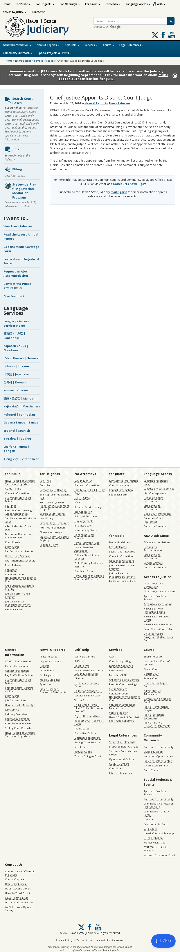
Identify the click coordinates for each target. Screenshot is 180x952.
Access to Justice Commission (153, 585)
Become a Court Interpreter (153, 520)
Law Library (46, 518)
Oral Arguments (83, 521)
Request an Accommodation (153, 548)
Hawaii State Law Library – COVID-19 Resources (89, 672)
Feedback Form (14, 609)
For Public (22, 4)
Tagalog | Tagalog (17, 438)
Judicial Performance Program (17, 595)
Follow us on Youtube (171, 35)
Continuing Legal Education (84, 536)
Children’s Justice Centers (124, 679)
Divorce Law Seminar (17, 556)
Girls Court (150, 828)
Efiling (17, 169)
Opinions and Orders (121, 560)
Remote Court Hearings (53, 490)
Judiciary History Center (158, 760)
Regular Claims (83, 751)
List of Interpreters (155, 493)
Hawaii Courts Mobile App (20, 705)
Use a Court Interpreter (157, 513)
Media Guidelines (119, 542)
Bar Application (83, 511)
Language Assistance (121, 665)
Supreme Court (153, 656)
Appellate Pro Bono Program (155, 597)
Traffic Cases (81, 728)
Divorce (79, 678)
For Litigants (44, 4)
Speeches (45, 684)
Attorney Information (52, 527)
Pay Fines (10, 505)
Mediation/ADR (118, 675)
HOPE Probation (153, 838)
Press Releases (45, 60)
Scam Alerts (12, 546)
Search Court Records (52, 513)
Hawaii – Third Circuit (17, 893)
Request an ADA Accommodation (16, 273)
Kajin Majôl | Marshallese (22, 406)
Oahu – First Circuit (16, 884)
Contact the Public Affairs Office (17, 286)
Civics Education (153, 751)
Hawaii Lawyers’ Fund (86, 542)
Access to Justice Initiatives (159, 591)
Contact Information (17, 493)
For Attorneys (69, 4)
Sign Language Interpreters (152, 507)
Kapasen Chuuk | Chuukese (16, 348)
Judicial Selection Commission (154, 716)
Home (6, 4)
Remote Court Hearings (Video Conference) (19, 512)
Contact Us (38, 12)
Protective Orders (85, 733)
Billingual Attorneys (85, 516)
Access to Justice (13, 12)
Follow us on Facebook (163, 35)
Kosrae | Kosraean (17, 390)
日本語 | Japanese (16, 374)
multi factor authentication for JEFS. (113, 77)
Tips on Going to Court (87, 756)
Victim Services (83, 700)
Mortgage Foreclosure (87, 737)
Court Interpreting (120, 661)
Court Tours (151, 770)
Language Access (137, 4)
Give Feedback (14, 296)
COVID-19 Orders (119, 763)
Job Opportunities (15, 700)
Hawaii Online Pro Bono (158, 624)
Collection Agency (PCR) (88, 690)
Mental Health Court (155, 842)
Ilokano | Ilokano (16, 366)
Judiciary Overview (16, 714)
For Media (112, 4)
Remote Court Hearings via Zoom (19, 689)
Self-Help (71, 45)
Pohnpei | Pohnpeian (19, 414)
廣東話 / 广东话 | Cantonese (14, 335)
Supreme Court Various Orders (123, 752)
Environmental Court (156, 824)
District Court (151, 673)
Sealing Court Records (18, 728)
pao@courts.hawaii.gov (128, 184)
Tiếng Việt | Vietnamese (21, 459)
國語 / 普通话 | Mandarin (21, 398)
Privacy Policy (64, 940)
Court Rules (116, 768)
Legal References (130, 45)
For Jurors (91, 4)
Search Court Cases (22, 100)
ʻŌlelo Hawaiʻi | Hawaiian (22, 358)
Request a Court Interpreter (153, 499)
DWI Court (150, 819)
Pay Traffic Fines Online (19, 675)
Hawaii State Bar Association (83, 549)
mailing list (119, 192)
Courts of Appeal (15, 879)
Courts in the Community (158, 747)
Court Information (119, 485)
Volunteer (11, 569)
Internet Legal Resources (54, 523)
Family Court (151, 678)
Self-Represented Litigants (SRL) (20, 520)
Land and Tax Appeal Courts (156, 684)
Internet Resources (120, 773)
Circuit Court (151, 669)
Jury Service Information (123, 480)
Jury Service (12, 709)
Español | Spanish (17, 431)
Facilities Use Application (123, 581)
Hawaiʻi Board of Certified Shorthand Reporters (20, 482)
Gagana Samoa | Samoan (22, 422)
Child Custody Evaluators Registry (19, 587)
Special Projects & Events (54, 53)
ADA (160, 4)
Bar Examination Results (19, 551)
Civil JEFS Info (82, 497)
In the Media (47, 670)
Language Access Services (159, 488)
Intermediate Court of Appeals (157, 662)
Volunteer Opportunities (158, 756)
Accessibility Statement (110, 940)
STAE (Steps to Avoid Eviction (155, 848)
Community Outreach (16, 53)
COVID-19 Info (13, 488)
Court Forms (12, 542)
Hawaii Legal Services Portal (156, 618)
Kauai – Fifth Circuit (16, 897)
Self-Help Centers (84, 656)
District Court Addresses (19, 902)
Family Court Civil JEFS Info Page (89, 491)
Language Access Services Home (16, 323)
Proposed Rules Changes (123, 746)
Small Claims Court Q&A (158, 629)
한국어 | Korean (15, 382)
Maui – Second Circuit (18, 888)
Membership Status (85, 530)
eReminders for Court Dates (18, 499)
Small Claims (81, 747)
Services (90, 45)
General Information (16, 45)
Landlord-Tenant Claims (88, 695)
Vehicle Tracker (118, 712)
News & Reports (47, 45)
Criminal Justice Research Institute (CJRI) (159, 805)
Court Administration (17, 718)
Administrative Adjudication (152, 692)
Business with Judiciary (18, 723)
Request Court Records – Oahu (89, 722)
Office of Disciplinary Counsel (86, 557)
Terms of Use (84, 940)
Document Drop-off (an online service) (18, 535)
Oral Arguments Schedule (20, 560)
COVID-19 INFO (83, 480)
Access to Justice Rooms (158, 604)
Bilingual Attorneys (51, 532)
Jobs (15, 149)
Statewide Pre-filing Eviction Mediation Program (24, 190)
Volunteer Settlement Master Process (122, 706)
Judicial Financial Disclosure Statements (18, 603)
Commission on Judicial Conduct (157, 700)
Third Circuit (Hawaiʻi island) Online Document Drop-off (54, 506)
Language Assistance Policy (156, 482)
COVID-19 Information (18, 661)
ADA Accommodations (157, 542)
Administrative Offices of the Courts (19, 873)
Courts (107, 45)
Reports (44, 665)
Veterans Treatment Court (159, 855)
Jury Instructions (84, 525)
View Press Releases (18, 226)
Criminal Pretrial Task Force (156, 813)
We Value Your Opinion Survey (18, 908)
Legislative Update (50, 661)
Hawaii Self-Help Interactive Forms (154, 610)
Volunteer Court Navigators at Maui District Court (20, 578)
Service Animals (153, 562)
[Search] (171, 21)
